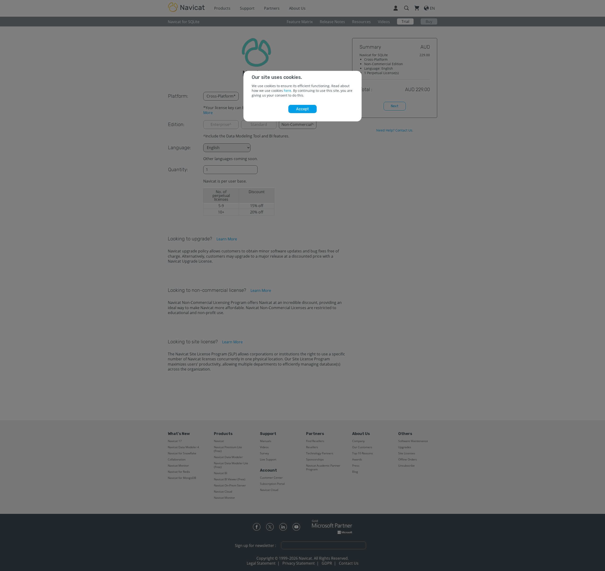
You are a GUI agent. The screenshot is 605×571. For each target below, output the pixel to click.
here (287, 90)
